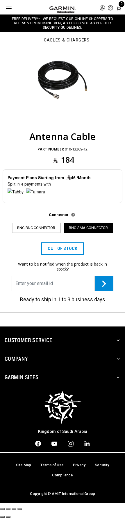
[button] (110, 7)
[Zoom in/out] (19, 509)
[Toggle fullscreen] (14, 509)
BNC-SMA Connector (88, 228)
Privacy (79, 465)
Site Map (23, 465)
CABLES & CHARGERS (67, 40)
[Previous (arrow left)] (2, 517)
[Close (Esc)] (2, 509)
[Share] (8, 509)
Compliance (62, 475)
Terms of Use (52, 465)
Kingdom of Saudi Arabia (62, 431)
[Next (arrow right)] (8, 517)
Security (102, 465)
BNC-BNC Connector (36, 228)
